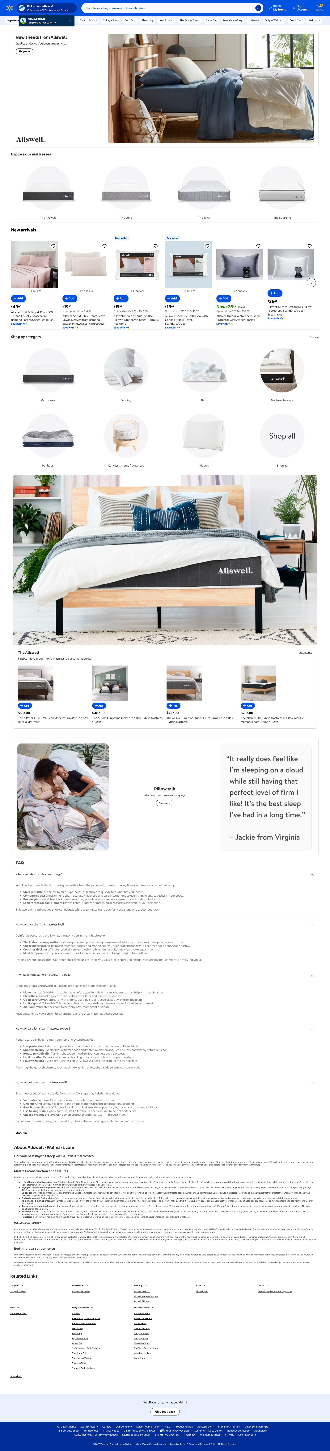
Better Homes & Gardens (84, 1323)
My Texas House (80, 1338)
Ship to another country (42, 22)
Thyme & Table (79, 1363)
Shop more (305, 652)
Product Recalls (184, 1426)
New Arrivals (166, 20)
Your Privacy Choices (177, 1430)
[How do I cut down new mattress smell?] (312, 1082)
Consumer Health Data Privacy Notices (96, 1434)
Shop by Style (141, 1338)
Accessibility (204, 1426)
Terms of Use (91, 1430)
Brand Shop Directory (167, 1434)
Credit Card (296, 20)
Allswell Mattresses (81, 1291)
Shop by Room (141, 1333)
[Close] (70, 20)
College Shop (110, 20)
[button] (277, 8)
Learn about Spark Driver (136, 1434)
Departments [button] (15, 20)
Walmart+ (314, 20)
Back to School (88, 20)
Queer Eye (77, 1343)
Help (167, 1426)
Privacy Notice (111, 1430)
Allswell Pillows (141, 1301)
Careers (106, 1426)
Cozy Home (139, 1358)
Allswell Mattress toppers (146, 1296)
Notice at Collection (238, 1430)
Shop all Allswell (18, 1291)
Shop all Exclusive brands (84, 1368)
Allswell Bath (202, 1291)
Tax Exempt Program (228, 1426)
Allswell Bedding (142, 1291)
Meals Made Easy (232, 20)
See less (314, 337)
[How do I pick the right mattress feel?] (312, 924)
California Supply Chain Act (139, 1430)
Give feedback (165, 1411)
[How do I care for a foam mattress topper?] (312, 1028)
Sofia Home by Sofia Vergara (86, 1348)
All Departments (66, 1426)
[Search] (258, 8)
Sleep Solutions (142, 1343)
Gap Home (77, 1328)
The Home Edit (79, 1353)
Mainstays (77, 1333)
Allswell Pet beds (18, 1313)
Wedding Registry (142, 1353)
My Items (253, 20)
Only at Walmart (274, 20)
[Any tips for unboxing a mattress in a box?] (312, 974)
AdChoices (260, 1430)
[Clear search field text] (249, 8)
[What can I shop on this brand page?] (312, 873)
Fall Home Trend (142, 1313)
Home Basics (140, 1323)
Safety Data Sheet (69, 1430)
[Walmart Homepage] (10, 8)
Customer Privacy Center (208, 1430)
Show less (21, 1132)
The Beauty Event (190, 20)
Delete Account (247, 1434)
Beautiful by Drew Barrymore (86, 1318)
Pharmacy (147, 20)
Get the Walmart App (256, 1426)
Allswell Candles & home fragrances (275, 1291)
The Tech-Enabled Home (146, 1348)
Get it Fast (130, 20)
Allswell (76, 1313)
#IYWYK (229, 1434)
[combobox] (172, 8)
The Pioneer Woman (82, 1358)
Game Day (211, 20)
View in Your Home (143, 1318)
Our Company (124, 1426)
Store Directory (89, 1426)
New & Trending (142, 1328)
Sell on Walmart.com (148, 1426)
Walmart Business (210, 1434)
